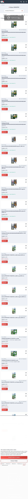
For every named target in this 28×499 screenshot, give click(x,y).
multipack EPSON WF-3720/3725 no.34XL (10, 338)
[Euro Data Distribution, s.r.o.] (2, 2)
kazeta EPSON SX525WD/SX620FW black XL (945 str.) (13, 146)
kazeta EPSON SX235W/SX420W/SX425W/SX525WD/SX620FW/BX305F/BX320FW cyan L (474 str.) (14, 55)
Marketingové (20, 463)
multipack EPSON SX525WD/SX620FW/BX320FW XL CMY (14, 233)
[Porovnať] (26, 22)
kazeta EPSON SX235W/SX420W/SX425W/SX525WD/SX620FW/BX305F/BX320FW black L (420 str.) (14, 32)
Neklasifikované (5, 465)
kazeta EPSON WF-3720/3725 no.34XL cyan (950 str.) (13, 276)
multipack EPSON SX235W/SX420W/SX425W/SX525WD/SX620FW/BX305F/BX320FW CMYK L (14, 124)
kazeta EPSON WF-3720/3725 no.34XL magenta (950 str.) (14, 296)
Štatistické (14, 463)
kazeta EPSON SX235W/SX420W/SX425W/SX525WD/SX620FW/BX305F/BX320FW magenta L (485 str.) (14, 78)
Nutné (3, 463)
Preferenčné (8, 463)
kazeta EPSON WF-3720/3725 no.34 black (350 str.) (12, 382)
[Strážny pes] (26, 24)
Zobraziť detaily (24, 464)
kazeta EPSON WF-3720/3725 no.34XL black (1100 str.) (13, 255)
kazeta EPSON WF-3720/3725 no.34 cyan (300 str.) (12, 403)
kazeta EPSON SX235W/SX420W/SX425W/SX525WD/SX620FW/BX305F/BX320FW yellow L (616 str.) (14, 101)
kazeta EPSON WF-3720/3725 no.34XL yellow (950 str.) (13, 317)
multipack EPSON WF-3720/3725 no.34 (10, 360)
